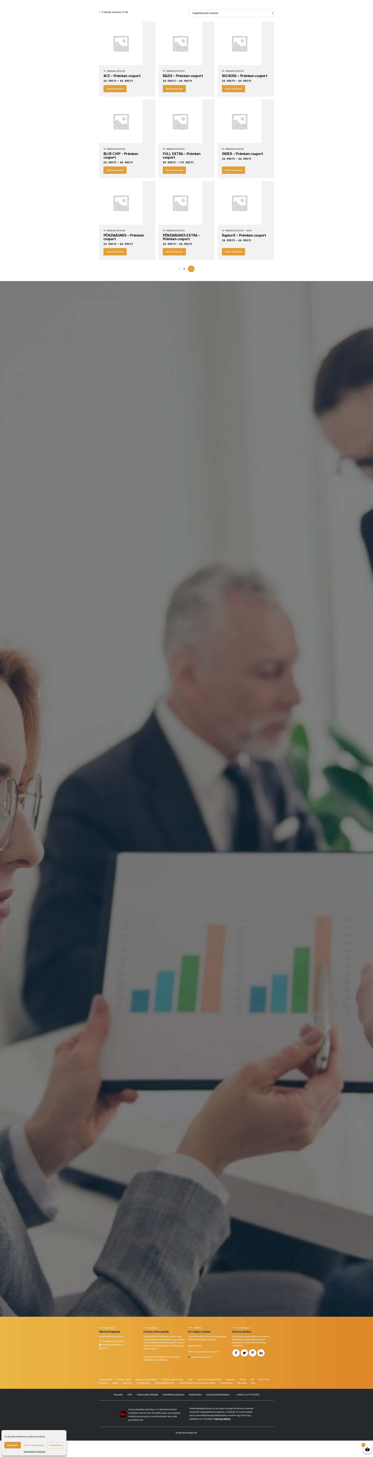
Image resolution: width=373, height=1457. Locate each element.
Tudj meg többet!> (222, 1419)
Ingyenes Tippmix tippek (146, 1379)
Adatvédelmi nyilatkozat (34, 1451)
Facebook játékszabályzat (217, 1394)
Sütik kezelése (195, 1394)
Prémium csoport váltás (172, 1379)
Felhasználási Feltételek (147, 1394)
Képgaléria (230, 1379)
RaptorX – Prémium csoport (244, 235)
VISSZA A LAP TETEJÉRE (248, 1394)
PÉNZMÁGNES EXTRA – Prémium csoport (181, 237)
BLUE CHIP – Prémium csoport (120, 155)
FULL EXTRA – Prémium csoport (181, 155)
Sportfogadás (226, 1383)
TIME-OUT (127, 1383)
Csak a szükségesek (34, 1445)
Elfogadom (12, 1445)
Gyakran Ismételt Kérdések (209, 1379)
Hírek (190, 1379)
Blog (253, 1383)
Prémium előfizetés (116, 71)
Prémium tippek (124, 1379)
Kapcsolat (118, 1394)
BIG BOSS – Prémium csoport (244, 75)
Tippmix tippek (105, 1379)
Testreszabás (55, 1445)
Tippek (249, 230)
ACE (252, 1379)
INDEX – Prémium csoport (242, 153)
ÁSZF (129, 1394)
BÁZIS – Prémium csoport (183, 75)
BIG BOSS (103, 1383)
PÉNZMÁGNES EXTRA (164, 1383)
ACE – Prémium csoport (122, 75)
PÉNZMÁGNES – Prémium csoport (123, 237)
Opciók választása (115, 88)
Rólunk (243, 1379)
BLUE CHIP (264, 1379)
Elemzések (242, 1383)
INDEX (115, 1383)
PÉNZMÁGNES (143, 1383)
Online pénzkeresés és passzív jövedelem (197, 1383)
